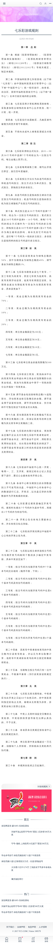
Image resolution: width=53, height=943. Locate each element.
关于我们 (10, 927)
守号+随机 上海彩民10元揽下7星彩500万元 (30, 844)
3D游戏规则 (42, 787)
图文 (26, 819)
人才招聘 (43, 927)
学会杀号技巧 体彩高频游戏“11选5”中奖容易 (20, 855)
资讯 (21, 14)
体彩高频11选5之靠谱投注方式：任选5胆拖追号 (22, 861)
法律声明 (21, 927)
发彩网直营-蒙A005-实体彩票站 (15, 826)
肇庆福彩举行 (17, 879)
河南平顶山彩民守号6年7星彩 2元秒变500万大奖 (22, 906)
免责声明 (32, 927)
